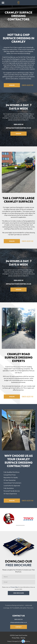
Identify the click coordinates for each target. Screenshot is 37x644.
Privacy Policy (14, 587)
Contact (19, 627)
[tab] (16, 525)
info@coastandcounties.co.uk (18, 128)
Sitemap (22, 638)
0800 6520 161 (27, 85)
